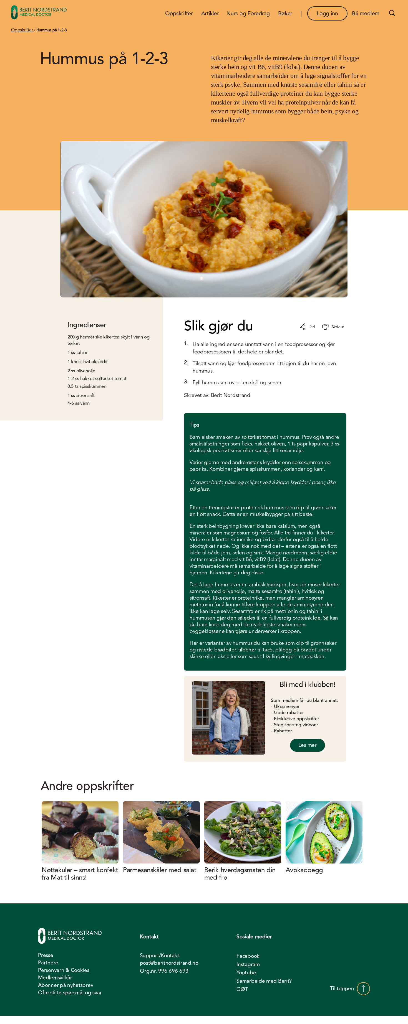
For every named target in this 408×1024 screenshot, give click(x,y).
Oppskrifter (22, 30)
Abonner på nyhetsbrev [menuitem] (65, 985)
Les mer (307, 745)
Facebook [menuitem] (248, 956)
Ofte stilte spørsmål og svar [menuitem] (70, 993)
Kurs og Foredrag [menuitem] (248, 13)
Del (311, 326)
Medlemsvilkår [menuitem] (55, 978)
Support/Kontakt (159, 955)
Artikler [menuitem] (210, 13)
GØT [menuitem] (242, 989)
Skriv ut (337, 327)
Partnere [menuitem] (48, 963)
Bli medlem (365, 13)
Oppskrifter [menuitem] (179, 13)
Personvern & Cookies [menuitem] (63, 970)
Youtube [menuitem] (246, 973)
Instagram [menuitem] (248, 964)
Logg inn (327, 13)
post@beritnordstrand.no (169, 963)
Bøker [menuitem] (285, 13)
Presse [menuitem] (45, 955)
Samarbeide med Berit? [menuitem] (264, 981)
